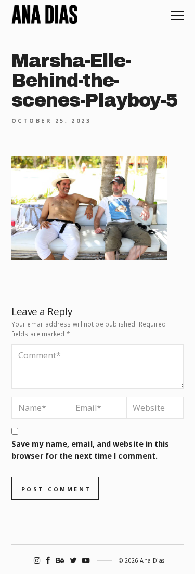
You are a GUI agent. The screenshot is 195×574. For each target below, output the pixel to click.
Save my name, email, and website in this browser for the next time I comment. (90, 450)
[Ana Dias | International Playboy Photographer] (44, 14)
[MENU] (177, 12)
